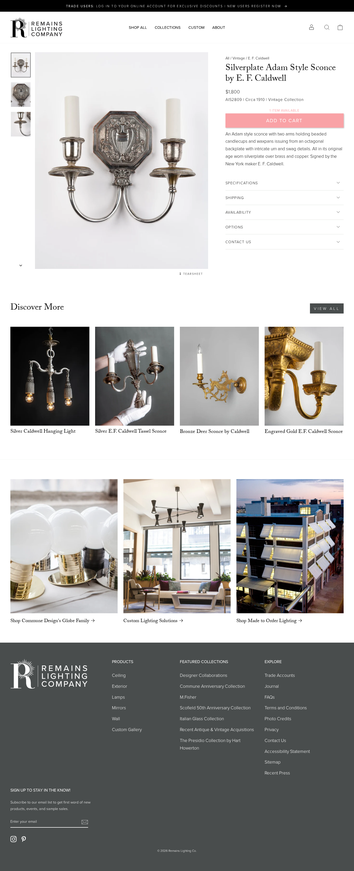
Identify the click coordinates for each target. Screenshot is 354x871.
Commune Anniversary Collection (212, 686)
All (227, 57)
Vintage (238, 57)
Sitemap (273, 762)
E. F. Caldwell (258, 57)
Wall (116, 718)
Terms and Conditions (286, 707)
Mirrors (119, 707)
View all (327, 308)
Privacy (272, 729)
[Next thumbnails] (20, 264)
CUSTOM (196, 27)
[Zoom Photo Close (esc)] (121, 160)
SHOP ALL (138, 27)
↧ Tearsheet (191, 274)
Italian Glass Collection (202, 718)
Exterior (119, 686)
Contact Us (238, 241)
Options (234, 226)
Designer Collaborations (203, 675)
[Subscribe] (84, 821)
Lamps (118, 697)
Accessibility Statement (287, 751)
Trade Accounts (280, 675)
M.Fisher (188, 697)
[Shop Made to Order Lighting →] (290, 546)
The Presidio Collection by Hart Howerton (210, 744)
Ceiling (119, 675)
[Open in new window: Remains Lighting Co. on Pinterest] (23, 838)
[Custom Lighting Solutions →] (177, 546)
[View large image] (21, 65)
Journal (272, 686)
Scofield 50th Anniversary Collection (215, 707)
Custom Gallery (127, 729)
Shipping (234, 197)
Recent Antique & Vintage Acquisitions (217, 729)
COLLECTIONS (168, 27)
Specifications (241, 182)
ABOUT (218, 27)
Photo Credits (278, 718)
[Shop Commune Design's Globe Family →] (64, 546)
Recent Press (277, 773)
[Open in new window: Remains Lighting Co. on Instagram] (13, 838)
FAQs (270, 697)
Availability (238, 212)
